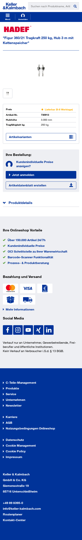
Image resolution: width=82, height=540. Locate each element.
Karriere (11, 417)
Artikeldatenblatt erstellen (27, 185)
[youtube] (28, 329)
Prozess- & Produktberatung (28, 263)
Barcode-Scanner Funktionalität (30, 257)
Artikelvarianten (20, 137)
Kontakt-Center (14, 520)
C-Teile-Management (21, 382)
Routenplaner (12, 514)
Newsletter (14, 405)
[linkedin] (49, 329)
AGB (9, 422)
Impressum (14, 457)
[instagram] (18, 329)
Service (11, 394)
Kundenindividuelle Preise (26, 245)
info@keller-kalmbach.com (22, 508)
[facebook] (8, 329)
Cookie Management (21, 445)
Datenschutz (15, 439)
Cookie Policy (16, 451)
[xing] (39, 329)
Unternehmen (15, 399)
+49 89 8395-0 (13, 503)
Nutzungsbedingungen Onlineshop (30, 428)
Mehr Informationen (20, 309)
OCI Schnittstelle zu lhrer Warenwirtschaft (37, 251)
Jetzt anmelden (23, 175)
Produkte (12, 388)
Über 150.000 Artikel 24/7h (26, 240)
